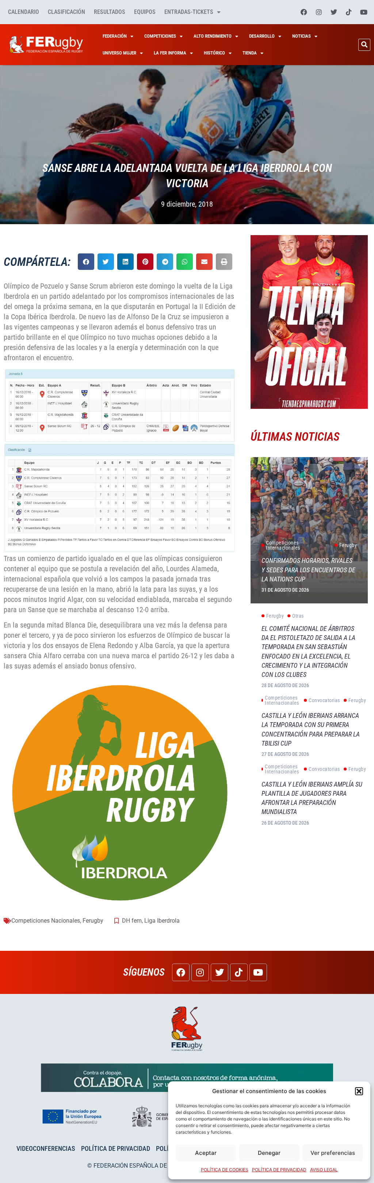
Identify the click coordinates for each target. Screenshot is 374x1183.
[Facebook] (303, 12)
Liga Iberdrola (162, 920)
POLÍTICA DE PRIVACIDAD (279, 1169)
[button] (359, 1091)
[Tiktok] (348, 12)
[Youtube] (363, 12)
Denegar (269, 1152)
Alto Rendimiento (213, 36)
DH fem (132, 920)
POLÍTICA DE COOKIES (224, 1169)
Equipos (145, 11)
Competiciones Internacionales (283, 545)
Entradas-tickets (188, 11)
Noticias (301, 36)
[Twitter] (333, 12)
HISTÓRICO (214, 53)
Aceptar (206, 1152)
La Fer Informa (170, 53)
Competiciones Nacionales (45, 920)
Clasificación (66, 11)
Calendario (23, 11)
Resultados (109, 11)
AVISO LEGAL (324, 1169)
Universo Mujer (119, 53)
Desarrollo (262, 36)
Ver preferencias (332, 1152)
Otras (298, 615)
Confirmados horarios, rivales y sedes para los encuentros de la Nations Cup (308, 570)
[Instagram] (318, 12)
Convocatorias (324, 700)
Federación (115, 36)
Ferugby (93, 920)
